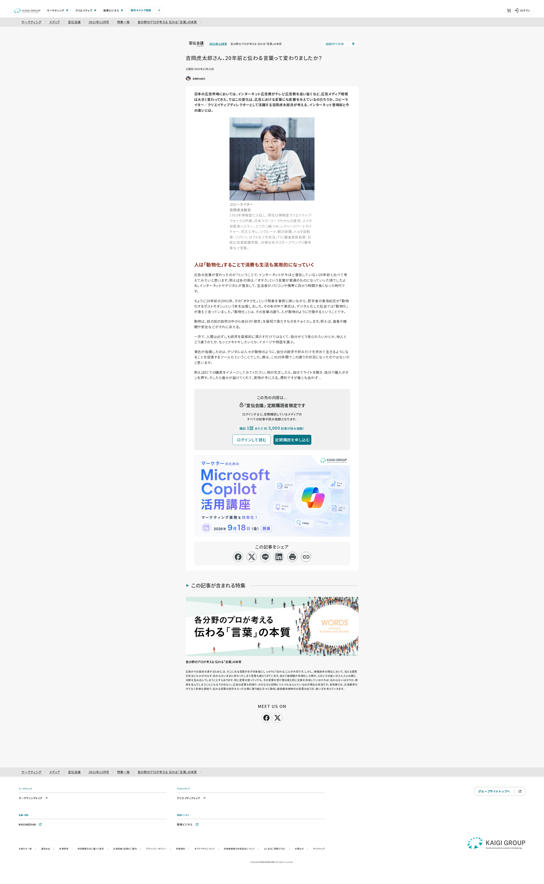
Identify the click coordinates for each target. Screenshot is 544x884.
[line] (265, 557)
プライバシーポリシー (158, 848)
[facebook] (238, 557)
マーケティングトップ (30, 798)
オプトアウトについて (206, 848)
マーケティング (31, 22)
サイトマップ (319, 848)
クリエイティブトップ (188, 798)
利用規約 (182, 848)
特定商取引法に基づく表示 (93, 848)
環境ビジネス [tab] (111, 10)
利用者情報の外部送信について (241, 848)
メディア (54, 22)
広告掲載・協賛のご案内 (127, 848)
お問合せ (301, 848)
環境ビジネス (185, 824)
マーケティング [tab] (55, 10)
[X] (277, 717)
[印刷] (292, 557)
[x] (251, 557)
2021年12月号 (99, 22)
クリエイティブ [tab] (83, 10)
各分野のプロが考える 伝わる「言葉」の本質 (167, 22)
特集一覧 (123, 22)
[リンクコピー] (306, 557)
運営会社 (47, 848)
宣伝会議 (74, 22)
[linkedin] (279, 557)
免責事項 (65, 848)
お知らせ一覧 (27, 848)
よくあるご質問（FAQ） (277, 848)
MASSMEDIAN (27, 824)
